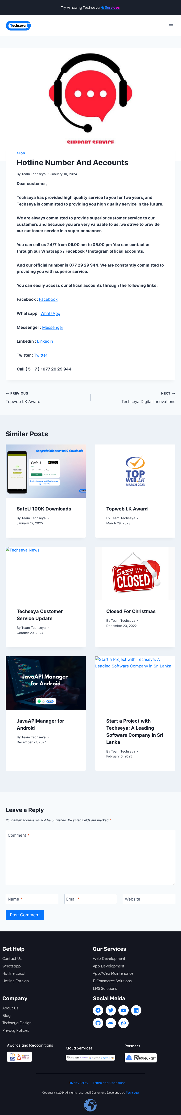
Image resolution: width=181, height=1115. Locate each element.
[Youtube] (123, 1010)
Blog (21, 153)
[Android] (111, 1023)
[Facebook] (98, 1010)
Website (132, 899)
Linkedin (45, 341)
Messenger (52, 327)
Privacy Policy (78, 1083)
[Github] (98, 1023)
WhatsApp (50, 313)
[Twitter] (111, 1010)
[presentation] (46, 471)
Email (73, 899)
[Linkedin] (136, 1010)
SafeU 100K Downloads (44, 509)
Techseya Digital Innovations (148, 397)
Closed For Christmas (131, 611)
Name (15, 899)
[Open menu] (171, 25)
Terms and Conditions (109, 1083)
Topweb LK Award (23, 397)
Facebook (48, 299)
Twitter (40, 355)
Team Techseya (33, 174)
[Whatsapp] (123, 1023)
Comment (18, 835)
